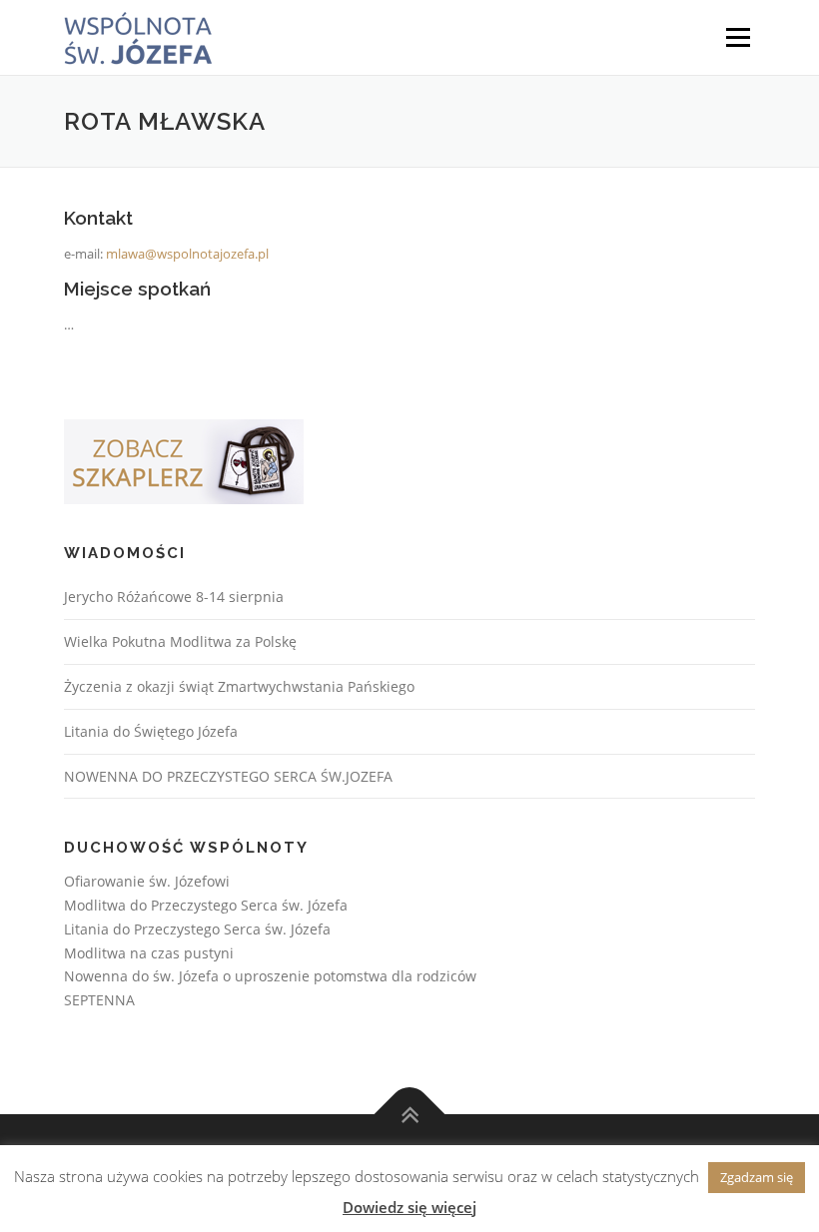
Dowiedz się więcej (409, 1207)
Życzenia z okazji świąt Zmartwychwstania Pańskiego (239, 686)
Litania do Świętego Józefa (151, 731)
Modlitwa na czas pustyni (149, 952)
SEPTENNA (99, 999)
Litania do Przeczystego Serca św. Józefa (197, 929)
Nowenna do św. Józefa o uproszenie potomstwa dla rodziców (270, 975)
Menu (737, 37)
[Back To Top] (410, 1114)
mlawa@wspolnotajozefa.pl (187, 254)
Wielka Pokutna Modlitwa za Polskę (180, 641)
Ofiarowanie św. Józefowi (147, 881)
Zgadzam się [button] (756, 1177)
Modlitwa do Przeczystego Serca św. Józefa (206, 905)
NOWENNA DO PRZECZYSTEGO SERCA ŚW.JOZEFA (228, 776)
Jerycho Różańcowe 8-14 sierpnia (174, 596)
